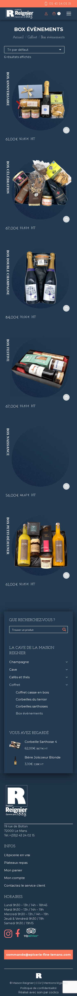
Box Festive (8, 350)
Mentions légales (55, 982)
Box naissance (8, 442)
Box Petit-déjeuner (8, 535)
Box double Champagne (8, 272)
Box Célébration (8, 177)
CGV (39, 982)
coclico (54, 992)
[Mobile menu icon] (69, 13)
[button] (66, 130)
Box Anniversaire (8, 89)
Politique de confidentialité (38, 988)
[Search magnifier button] (64, 629)
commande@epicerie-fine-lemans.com (38, 955)
